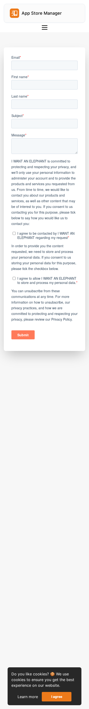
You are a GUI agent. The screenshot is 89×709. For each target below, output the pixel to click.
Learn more (28, 696)
